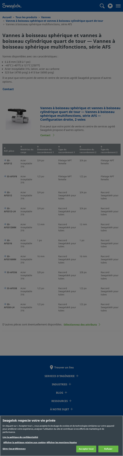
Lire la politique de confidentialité (20, 437)
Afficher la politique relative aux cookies (24, 442)
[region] (61, 436)
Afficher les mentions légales (61, 442)
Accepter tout (86, 448)
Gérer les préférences (14, 448)
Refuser (108, 448)
